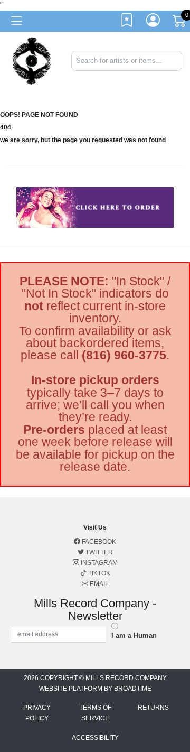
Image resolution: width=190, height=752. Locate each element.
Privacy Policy (37, 713)
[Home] (31, 60)
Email (98, 584)
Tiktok (98, 573)
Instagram (98, 563)
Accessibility (95, 737)
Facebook (98, 541)
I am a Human (134, 635)
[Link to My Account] (153, 22)
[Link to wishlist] (127, 22)
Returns (153, 707)
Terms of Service (95, 713)
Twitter (98, 552)
